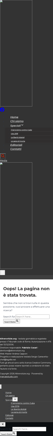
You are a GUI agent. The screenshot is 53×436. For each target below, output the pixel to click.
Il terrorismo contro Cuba (21, 130)
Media (3, 160)
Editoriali (16, 144)
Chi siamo (17, 121)
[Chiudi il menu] (0, 386)
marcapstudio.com (9, 376)
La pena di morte (18, 141)
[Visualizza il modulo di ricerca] (3, 156)
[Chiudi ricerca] (2, 424)
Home (14, 117)
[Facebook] (2, 111)
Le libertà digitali (17, 137)
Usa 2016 (14, 134)
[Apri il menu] (2, 272)
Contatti (15, 149)
